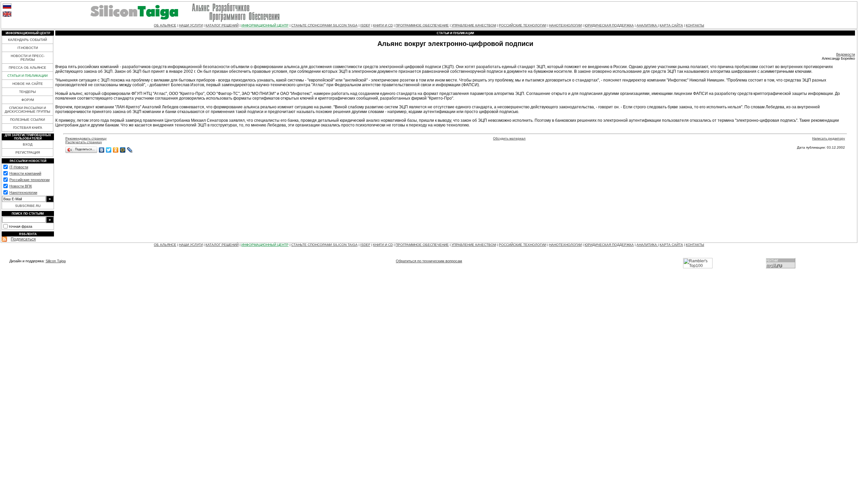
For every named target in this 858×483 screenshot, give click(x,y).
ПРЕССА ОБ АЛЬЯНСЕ (27, 67)
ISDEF (365, 25)
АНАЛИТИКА (647, 25)
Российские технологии (29, 180)
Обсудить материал (509, 138)
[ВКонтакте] (101, 150)
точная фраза (20, 226)
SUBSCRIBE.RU (28, 206)
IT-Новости (18, 167)
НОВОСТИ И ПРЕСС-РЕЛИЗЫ (28, 57)
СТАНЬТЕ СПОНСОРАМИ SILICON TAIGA (324, 25)
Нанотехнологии (23, 193)
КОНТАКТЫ (695, 25)
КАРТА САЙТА (671, 25)
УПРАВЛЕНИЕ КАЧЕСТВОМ (473, 25)
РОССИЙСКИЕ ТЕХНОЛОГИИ (522, 25)
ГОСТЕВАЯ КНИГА (27, 127)
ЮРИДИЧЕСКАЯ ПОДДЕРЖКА (609, 25)
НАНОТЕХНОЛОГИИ (565, 25)
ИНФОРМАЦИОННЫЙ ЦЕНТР (265, 25)
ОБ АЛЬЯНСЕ (165, 25)
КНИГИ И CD (383, 25)
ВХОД (28, 144)
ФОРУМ (27, 100)
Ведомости (845, 54)
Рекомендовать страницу (86, 138)
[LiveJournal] (129, 150)
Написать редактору (828, 138)
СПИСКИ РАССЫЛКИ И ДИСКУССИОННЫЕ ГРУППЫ (27, 109)
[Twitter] (108, 150)
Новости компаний (25, 173)
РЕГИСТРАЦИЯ (27, 152)
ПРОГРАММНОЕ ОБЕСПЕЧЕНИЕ (422, 25)
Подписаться (23, 239)
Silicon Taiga (56, 261)
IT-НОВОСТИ (27, 48)
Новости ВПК (20, 186)
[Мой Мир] (122, 150)
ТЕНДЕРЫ (27, 92)
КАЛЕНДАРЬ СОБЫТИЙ (27, 40)
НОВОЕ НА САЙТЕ (27, 84)
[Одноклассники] (115, 150)
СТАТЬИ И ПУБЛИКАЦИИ (27, 75)
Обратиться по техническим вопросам (429, 261)
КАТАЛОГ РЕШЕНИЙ (222, 25)
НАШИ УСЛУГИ (191, 25)
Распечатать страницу (83, 142)
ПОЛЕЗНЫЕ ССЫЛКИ (27, 119)
